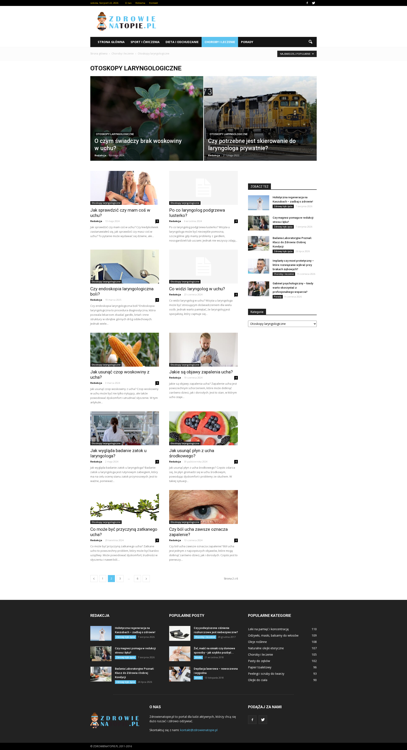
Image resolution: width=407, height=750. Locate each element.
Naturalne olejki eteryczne (266, 648)
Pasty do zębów (259, 661)
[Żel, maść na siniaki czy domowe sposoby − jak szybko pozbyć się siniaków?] (179, 653)
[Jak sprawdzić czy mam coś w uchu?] (124, 188)
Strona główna (111, 42)
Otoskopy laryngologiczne (115, 134)
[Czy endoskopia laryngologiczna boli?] (124, 267)
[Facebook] (307, 3)
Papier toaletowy (259, 667)
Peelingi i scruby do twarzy (266, 674)
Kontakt (153, 2)
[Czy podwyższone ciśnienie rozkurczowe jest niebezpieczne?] (179, 633)
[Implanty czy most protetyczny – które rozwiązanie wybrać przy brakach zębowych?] (258, 266)
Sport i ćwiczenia (145, 42)
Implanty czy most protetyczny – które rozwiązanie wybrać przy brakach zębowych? (293, 265)
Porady (247, 42)
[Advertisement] (239, 21)
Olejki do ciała (257, 680)
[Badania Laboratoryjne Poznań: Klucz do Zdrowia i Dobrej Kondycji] (258, 243)
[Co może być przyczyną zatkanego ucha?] (124, 507)
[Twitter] (313, 3)
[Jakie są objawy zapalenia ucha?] (203, 350)
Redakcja (100, 155)
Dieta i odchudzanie (182, 42)
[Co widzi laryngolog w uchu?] (203, 267)
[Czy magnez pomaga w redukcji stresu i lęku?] (258, 223)
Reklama (140, 2)
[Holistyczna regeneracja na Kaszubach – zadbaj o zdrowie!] (258, 202)
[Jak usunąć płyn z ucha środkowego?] (203, 428)
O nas (128, 2)
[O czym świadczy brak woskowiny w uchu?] (146, 125)
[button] (310, 42)
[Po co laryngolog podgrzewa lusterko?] (203, 188)
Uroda (198, 657)
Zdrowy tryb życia (283, 206)
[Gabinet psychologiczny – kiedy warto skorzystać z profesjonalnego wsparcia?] (258, 288)
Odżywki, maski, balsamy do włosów (273, 635)
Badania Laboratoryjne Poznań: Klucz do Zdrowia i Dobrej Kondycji (292, 242)
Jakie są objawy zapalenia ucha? (201, 371)
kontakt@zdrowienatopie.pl (198, 730)
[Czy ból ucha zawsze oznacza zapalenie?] (203, 507)
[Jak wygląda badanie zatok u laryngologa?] (124, 428)
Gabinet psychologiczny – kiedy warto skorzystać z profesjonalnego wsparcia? (293, 287)
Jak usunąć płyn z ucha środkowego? (191, 453)
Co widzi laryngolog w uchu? (197, 288)
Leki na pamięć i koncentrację (268, 629)
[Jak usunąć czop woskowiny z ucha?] (124, 350)
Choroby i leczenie (220, 42)
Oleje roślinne (257, 642)
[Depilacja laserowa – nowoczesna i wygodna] (179, 674)
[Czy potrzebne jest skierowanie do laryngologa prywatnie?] (260, 125)
